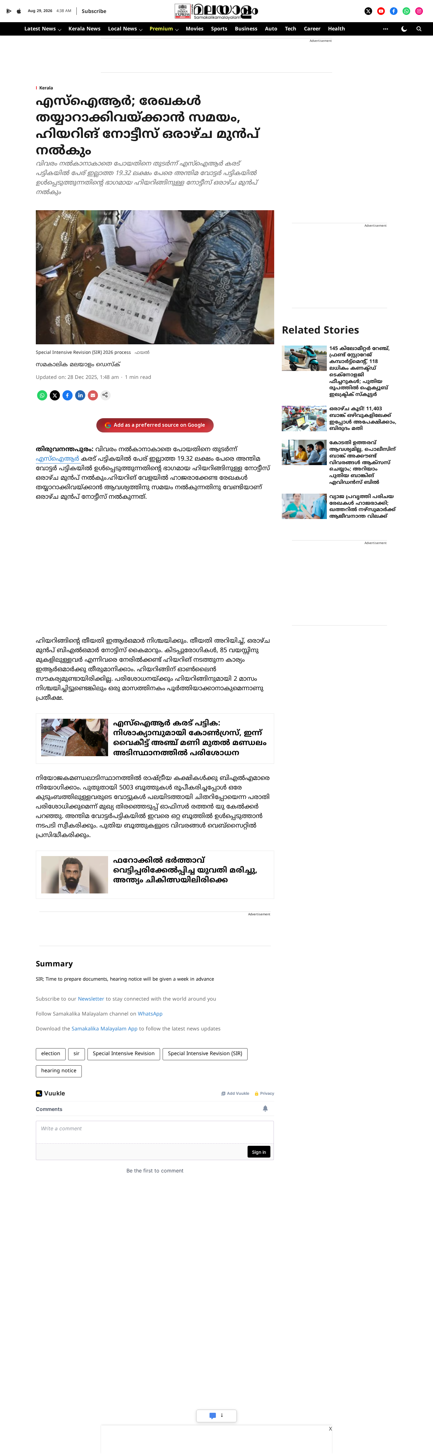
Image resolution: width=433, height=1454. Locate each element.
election (50, 1054)
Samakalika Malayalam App (105, 1029)
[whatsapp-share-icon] (42, 399)
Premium (161, 29)
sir (77, 1054)
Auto (271, 29)
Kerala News (84, 29)
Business (246, 29)
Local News (122, 29)
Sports (219, 29)
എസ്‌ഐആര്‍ (58, 459)
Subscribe (94, 12)
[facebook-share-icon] (67, 399)
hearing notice (58, 1071)
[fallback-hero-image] (304, 358)
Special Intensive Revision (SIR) (205, 1054)
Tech (290, 29)
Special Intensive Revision (124, 1054)
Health (336, 29)
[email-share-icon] (93, 399)
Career (312, 29)
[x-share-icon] (55, 399)
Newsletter (91, 999)
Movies (195, 29)
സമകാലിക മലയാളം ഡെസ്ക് (78, 364)
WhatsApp (150, 1014)
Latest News (40, 29)
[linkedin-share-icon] (80, 399)
